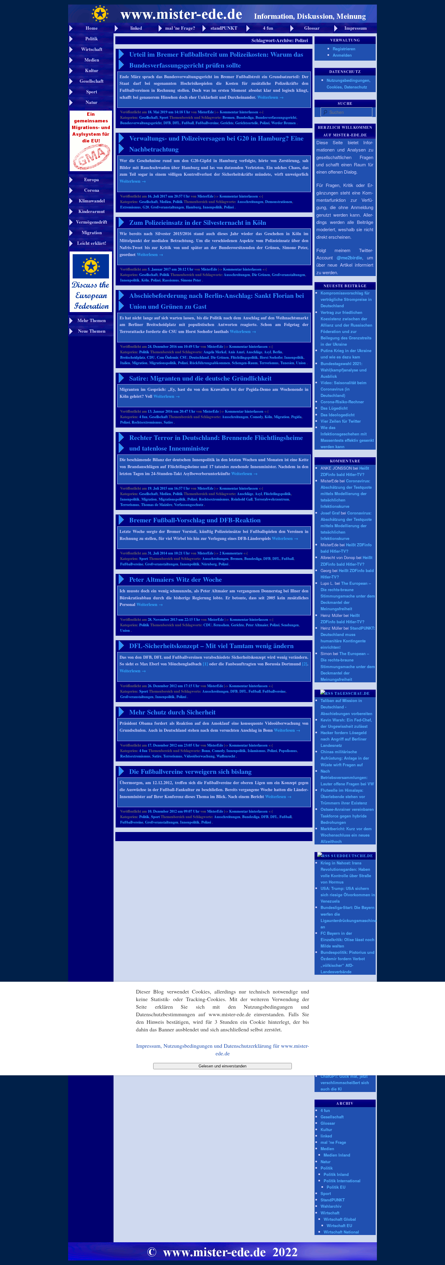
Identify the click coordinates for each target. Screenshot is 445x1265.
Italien (125, 362)
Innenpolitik (212, 207)
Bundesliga (245, 117)
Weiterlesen (270, 97)
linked (326, 1136)
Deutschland (199, 357)
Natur (326, 1161)
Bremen (228, 117)
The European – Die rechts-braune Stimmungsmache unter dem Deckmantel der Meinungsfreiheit (348, 596)
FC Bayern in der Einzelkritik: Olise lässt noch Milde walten (347, 939)
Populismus (288, 750)
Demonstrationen (278, 201)
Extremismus (130, 207)
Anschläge (254, 352)
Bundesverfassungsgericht (275, 117)
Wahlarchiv (331, 1206)
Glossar (328, 1123)
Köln (145, 280)
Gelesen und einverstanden (222, 1066)
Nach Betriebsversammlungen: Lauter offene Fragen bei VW (347, 777)
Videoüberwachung (199, 756)
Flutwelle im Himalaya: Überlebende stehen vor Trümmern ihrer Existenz (344, 796)
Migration (139, 362)
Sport (164, 117)
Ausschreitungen (250, 201)
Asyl (267, 352)
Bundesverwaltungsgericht (141, 122)
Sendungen (290, 625)
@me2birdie (349, 257)
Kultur (326, 1129)
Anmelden (342, 55)
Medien (165, 201)
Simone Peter (191, 280)
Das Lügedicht (334, 408)
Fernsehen (221, 625)
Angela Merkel (214, 352)
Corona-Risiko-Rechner (342, 401)
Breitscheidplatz (132, 357)
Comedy (256, 416)
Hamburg (193, 207)
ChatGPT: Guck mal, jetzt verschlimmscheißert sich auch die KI (345, 1082)
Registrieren (344, 49)
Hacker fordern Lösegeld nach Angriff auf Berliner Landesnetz (344, 739)
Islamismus (256, 750)
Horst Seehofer (271, 357)
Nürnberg (209, 564)
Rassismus (170, 280)
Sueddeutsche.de (352, 855)
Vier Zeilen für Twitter (341, 421)
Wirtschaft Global (340, 1219)
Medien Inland (337, 1155)
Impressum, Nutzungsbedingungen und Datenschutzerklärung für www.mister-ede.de (222, 1049)
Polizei (264, 122)
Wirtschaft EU (339, 1225)
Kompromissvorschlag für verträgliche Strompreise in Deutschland (346, 299)
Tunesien (287, 362)
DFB (167, 122)
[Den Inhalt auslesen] (326, 693)
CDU (151, 357)
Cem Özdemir (167, 357)
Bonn (206, 750)
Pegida (296, 416)
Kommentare (230, 553)
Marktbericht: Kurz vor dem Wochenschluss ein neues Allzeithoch (346, 835)
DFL (176, 122)
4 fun (143, 416)
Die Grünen (261, 274)
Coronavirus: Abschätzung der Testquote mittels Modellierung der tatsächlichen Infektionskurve (346, 493)
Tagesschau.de (352, 693)
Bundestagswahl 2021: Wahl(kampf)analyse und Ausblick (344, 370)
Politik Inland (336, 1174)
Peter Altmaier (257, 625)
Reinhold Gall (241, 499)
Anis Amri (236, 352)
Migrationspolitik (162, 362)
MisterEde (206, 112)
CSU (183, 357)
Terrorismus (269, 362)
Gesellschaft (148, 117)
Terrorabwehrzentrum (271, 499)
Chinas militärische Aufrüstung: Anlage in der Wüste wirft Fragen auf (345, 758)
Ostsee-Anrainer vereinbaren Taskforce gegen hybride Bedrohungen (347, 815)
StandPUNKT (333, 1200)
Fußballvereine (207, 122)
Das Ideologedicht (337, 415)
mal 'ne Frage (333, 1142)
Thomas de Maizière (156, 504)
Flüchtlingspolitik (244, 357)
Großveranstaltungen (167, 207)
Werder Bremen (283, 122)
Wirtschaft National (341, 1232)
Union (301, 362)
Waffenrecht (225, 756)
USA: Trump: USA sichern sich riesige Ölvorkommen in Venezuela (348, 894)
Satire (168, 422)
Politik (178, 201)
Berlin (277, 352)
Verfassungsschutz (188, 504)
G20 (146, 207)
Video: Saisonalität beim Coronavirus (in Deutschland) (344, 389)
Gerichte (226, 122)
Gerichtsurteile (246, 122)
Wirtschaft (330, 1213)
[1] (205, 664)
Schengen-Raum (245, 362)
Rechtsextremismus (147, 422)
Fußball (188, 122)
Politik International (342, 1180)
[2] (304, 664)
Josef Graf (330, 513)
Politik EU (336, 1187)
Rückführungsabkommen (210, 362)
